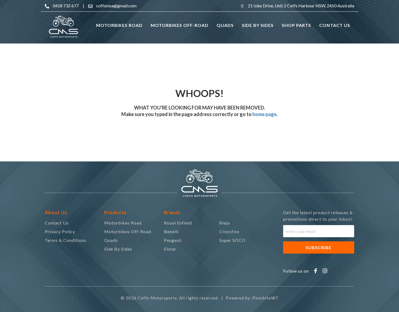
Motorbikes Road (123, 222)
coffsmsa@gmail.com (116, 5)
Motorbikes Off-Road (127, 231)
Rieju (224, 222)
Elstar (170, 248)
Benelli (171, 231)
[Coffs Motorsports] (63, 27)
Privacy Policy (60, 231)
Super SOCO (232, 240)
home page (264, 114)
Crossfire (229, 231)
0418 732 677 (66, 5)
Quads (111, 240)
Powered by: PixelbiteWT (252, 297)
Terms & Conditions (65, 240)
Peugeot (173, 240)
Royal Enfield (178, 222)
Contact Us (57, 222)
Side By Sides (118, 248)
